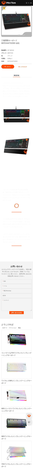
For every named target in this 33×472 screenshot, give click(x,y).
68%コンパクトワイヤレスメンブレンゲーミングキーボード (16, 410)
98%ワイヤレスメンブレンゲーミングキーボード (16, 437)
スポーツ (4, 328)
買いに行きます (22, 66)
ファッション (12, 328)
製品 (19, 328)
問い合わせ (7, 66)
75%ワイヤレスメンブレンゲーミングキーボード (16, 465)
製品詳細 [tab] (16, 75)
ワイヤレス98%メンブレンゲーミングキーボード (16, 382)
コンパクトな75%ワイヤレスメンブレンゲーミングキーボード (16, 354)
